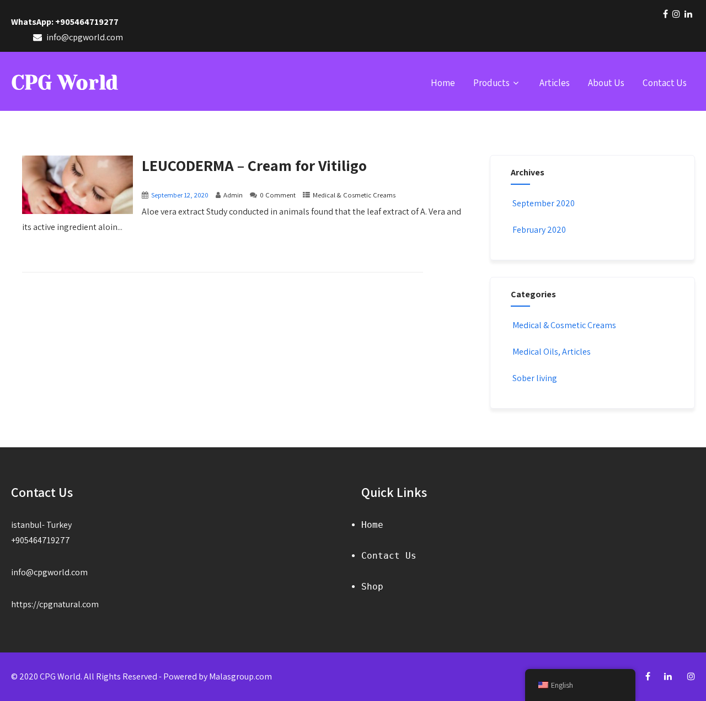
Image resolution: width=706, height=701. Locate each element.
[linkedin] (688, 13)
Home (443, 83)
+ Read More (444, 261)
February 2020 (539, 230)
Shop (372, 586)
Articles (554, 83)
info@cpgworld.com (49, 572)
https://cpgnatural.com (55, 604)
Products (491, 83)
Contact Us (665, 83)
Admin (233, 195)
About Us (606, 83)
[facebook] (665, 13)
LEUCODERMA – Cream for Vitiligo (254, 165)
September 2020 (543, 203)
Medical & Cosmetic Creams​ (354, 195)
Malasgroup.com (240, 676)
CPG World (64, 82)
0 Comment (278, 195)
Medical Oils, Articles (551, 351)
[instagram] (676, 13)
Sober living (534, 378)
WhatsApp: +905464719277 (65, 22)
